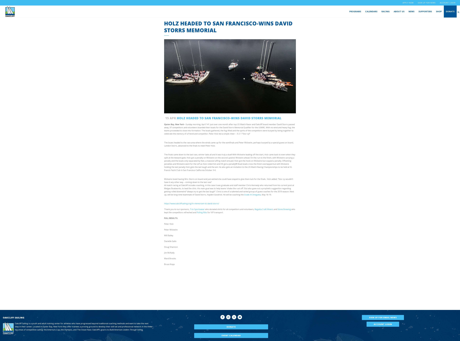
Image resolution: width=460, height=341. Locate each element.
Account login (447, 3)
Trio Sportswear (197, 209)
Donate (231, 327)
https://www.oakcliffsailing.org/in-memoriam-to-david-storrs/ (191, 203)
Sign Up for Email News (383, 317)
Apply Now (408, 3)
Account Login (383, 324)
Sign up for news (427, 3)
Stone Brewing (284, 209)
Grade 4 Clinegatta (252, 194)
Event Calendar (231, 335)
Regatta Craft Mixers (264, 209)
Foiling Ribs (202, 212)
